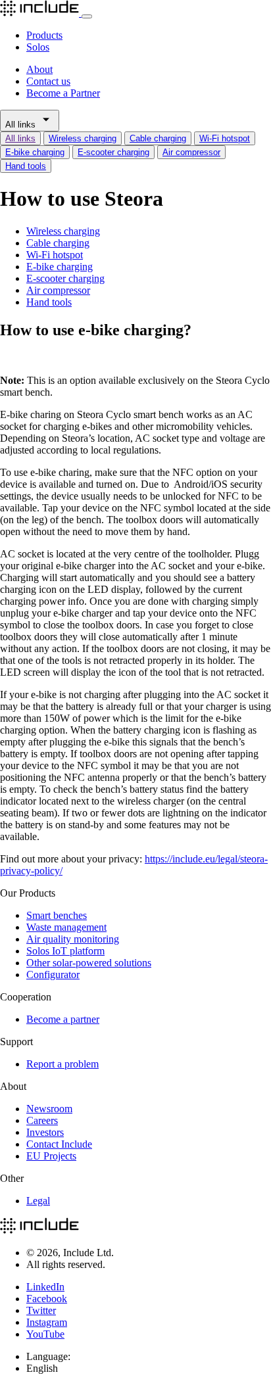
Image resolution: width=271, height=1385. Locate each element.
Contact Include (59, 1144)
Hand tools (25, 166)
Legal (38, 1200)
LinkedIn (45, 1286)
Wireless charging (82, 138)
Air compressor (191, 152)
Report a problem (62, 1063)
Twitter (41, 1310)
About (39, 69)
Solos (37, 47)
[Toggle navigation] (87, 16)
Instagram (46, 1322)
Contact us (48, 81)
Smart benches (56, 915)
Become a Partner (63, 93)
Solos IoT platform (65, 950)
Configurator (53, 974)
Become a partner (62, 1019)
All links (21, 124)
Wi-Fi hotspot (224, 138)
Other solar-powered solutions (88, 962)
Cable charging (158, 138)
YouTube (45, 1334)
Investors (45, 1132)
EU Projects (51, 1156)
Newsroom (49, 1108)
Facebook (46, 1298)
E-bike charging (34, 152)
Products (44, 35)
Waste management (66, 927)
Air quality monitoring (72, 939)
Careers (42, 1120)
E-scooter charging (113, 152)
